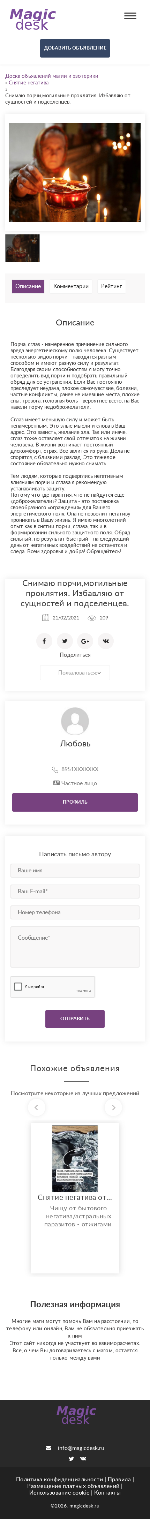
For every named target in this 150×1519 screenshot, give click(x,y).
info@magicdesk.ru (81, 1448)
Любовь (75, 744)
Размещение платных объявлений (73, 1486)
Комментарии (71, 286)
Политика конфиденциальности (59, 1479)
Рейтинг (111, 286)
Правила (119, 1479)
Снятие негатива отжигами (75, 1197)
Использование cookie (59, 1493)
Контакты (107, 1493)
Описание (28, 286)
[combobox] (75, 673)
